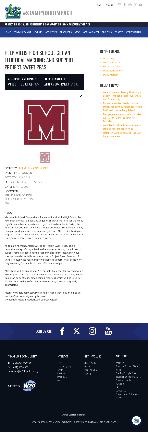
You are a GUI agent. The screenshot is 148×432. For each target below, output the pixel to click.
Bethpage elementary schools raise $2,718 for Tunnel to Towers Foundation (122, 118)
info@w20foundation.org (26, 371)
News (59, 380)
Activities (61, 373)
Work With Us (90, 370)
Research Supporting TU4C (128, 376)
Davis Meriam (110, 74)
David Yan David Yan (114, 70)
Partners (120, 383)
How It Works (90, 363)
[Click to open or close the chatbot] (136, 420)
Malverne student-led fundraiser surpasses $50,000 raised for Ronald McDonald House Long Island (122, 107)
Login (98, 5)
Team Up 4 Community (34, 168)
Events (60, 370)
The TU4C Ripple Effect (126, 373)
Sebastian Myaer (112, 66)
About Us (120, 363)
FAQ (117, 387)
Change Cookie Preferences (74, 414)
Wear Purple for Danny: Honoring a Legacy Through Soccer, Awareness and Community (122, 96)
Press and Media (123, 380)
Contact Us (121, 390)
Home (59, 363)
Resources (62, 377)
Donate (87, 366)
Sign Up (109, 5)
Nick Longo (109, 58)
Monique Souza (111, 62)
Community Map (64, 366)
